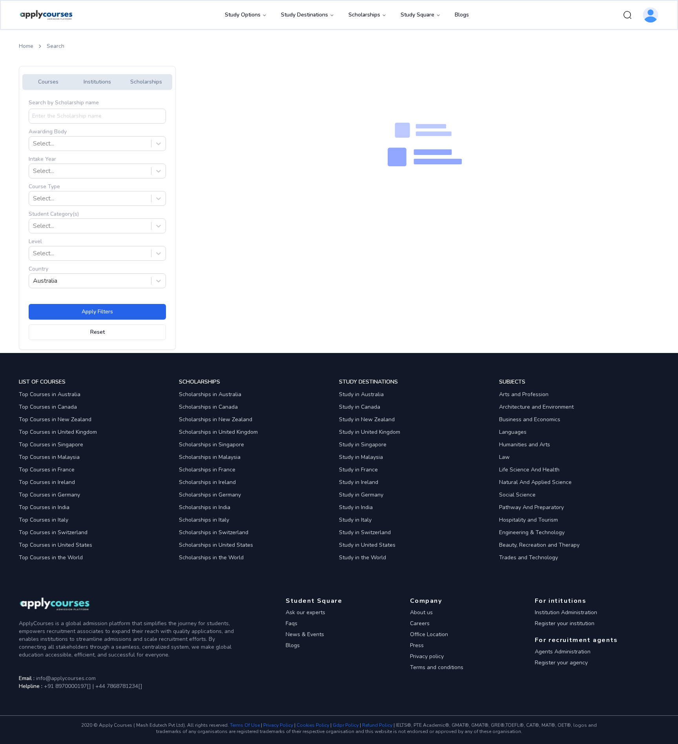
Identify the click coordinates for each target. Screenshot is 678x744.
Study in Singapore (362, 444)
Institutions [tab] (97, 81)
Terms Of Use (245, 725)
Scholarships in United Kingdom (218, 432)
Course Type (44, 186)
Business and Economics (529, 419)
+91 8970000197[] (67, 686)
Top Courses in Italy (43, 520)
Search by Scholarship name (64, 102)
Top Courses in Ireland (47, 482)
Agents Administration (563, 651)
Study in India (356, 507)
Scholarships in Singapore (211, 444)
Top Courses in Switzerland (53, 532)
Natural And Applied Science (535, 482)
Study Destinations (304, 14)
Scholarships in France (207, 469)
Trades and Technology (528, 557)
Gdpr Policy (346, 725)
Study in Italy (355, 520)
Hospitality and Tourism (528, 520)
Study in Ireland (358, 482)
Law (504, 457)
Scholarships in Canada (208, 407)
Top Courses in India (44, 507)
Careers (420, 623)
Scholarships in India (204, 507)
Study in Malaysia (361, 457)
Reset (97, 332)
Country (38, 269)
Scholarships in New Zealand (215, 419)
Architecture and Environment (536, 407)
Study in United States (367, 545)
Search (55, 46)
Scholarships (364, 14)
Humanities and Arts (524, 444)
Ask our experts (305, 612)
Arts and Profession (524, 394)
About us (421, 612)
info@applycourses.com (66, 678)
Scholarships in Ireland (207, 482)
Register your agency (561, 662)
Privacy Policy (278, 725)
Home (26, 46)
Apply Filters (97, 311)
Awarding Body (48, 131)
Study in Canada (359, 407)
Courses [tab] (48, 81)
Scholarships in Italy (204, 520)
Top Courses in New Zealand (55, 419)
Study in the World (362, 557)
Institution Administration (566, 612)
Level (35, 241)
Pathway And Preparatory (531, 507)
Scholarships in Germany (210, 494)
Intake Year (42, 159)
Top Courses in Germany (49, 494)
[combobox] (34, 143)
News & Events (305, 634)
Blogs (462, 14)
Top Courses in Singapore (51, 444)
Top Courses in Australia (49, 394)
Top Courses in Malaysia (49, 457)
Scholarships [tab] (146, 81)
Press (417, 645)
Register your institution (564, 623)
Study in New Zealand (367, 419)
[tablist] (97, 82)
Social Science (517, 494)
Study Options (243, 14)
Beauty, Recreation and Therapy (539, 545)
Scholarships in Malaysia (210, 457)
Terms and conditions (436, 667)
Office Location (429, 634)
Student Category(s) (54, 214)
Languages (513, 432)
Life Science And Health (529, 469)
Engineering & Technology (532, 532)
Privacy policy (427, 656)
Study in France (358, 469)
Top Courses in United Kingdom (58, 432)
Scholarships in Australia (210, 394)
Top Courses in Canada (48, 407)
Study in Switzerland (365, 532)
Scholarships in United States (216, 545)
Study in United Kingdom (369, 432)
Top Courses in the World (51, 557)
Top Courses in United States (55, 545)
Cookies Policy (313, 725)
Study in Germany (361, 494)
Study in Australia (361, 394)
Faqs (291, 623)
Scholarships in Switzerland (213, 532)
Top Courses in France (47, 469)
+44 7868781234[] (118, 686)
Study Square (417, 14)
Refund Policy (377, 725)
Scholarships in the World (211, 557)
